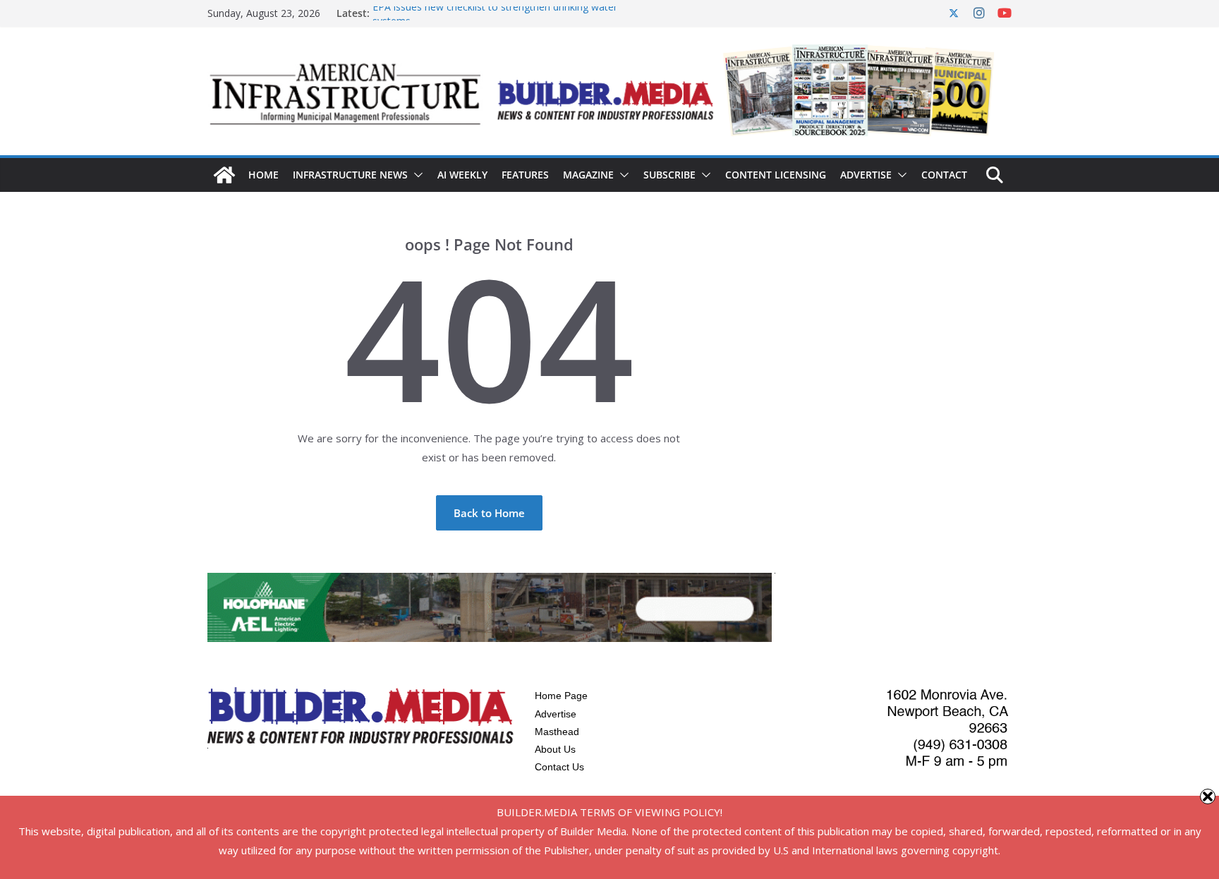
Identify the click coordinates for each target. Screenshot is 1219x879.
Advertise (866, 174)
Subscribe (669, 174)
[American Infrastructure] (224, 175)
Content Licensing (775, 174)
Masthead (557, 731)
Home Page (561, 695)
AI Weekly (462, 174)
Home (263, 174)
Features (525, 174)
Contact (944, 174)
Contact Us (559, 766)
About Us (555, 749)
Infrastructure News (350, 174)
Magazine (588, 174)
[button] (415, 175)
